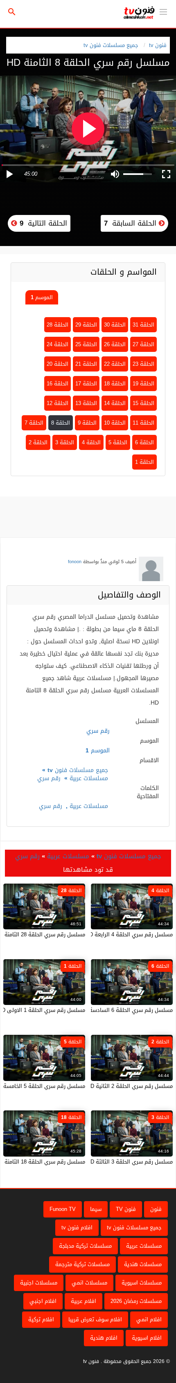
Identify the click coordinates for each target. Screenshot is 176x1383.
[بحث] (12, 12)
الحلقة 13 (86, 403)
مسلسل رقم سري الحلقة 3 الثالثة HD (130, 1162)
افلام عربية (83, 1301)
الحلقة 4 (91, 442)
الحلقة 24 (57, 344)
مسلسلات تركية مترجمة (82, 1264)
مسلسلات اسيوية (142, 1283)
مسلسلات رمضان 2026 (136, 1301)
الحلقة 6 (144, 442)
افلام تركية (41, 1319)
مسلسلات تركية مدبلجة (85, 1246)
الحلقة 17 (86, 383)
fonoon (74, 561)
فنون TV (126, 1209)
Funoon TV (63, 1209)
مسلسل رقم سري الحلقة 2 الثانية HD (130, 1086)
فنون (156, 1209)
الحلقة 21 (86, 364)
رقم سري (49, 778)
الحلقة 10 (115, 423)
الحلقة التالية (42, 223)
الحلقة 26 (115, 344)
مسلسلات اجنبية (38, 1283)
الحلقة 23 (143, 364)
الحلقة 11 (143, 423)
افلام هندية (103, 1338)
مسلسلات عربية (89, 778)
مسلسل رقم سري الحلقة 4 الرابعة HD (129, 934)
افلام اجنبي (42, 1301)
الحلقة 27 (143, 344)
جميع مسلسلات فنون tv (110, 45)
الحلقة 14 (115, 403)
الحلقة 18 (115, 383)
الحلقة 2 (38, 442)
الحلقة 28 (57, 325)
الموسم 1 (42, 297)
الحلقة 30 (115, 325)
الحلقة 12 (57, 403)
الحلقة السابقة (131, 223)
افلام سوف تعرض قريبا (95, 1319)
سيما (96, 1209)
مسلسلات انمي (89, 1283)
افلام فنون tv (77, 1227)
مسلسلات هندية (143, 1264)
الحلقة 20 (57, 364)
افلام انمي (149, 1319)
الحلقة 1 (144, 462)
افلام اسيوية (147, 1338)
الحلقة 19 (143, 383)
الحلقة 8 (60, 423)
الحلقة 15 (143, 403)
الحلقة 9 (87, 423)
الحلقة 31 (143, 325)
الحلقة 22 (115, 364)
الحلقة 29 (86, 325)
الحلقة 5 (117, 442)
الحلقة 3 (64, 442)
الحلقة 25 (86, 344)
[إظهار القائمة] (163, 11)
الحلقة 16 (57, 383)
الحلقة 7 (34, 423)
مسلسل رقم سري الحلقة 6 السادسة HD (126, 1010)
